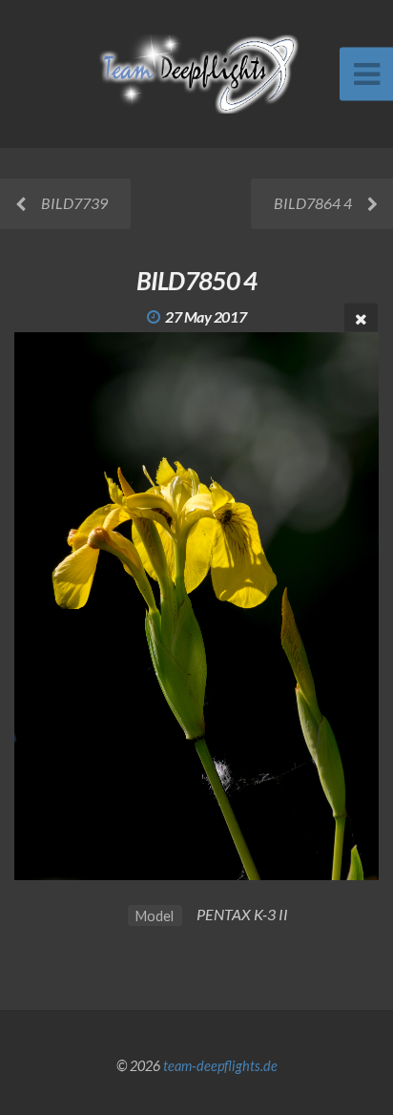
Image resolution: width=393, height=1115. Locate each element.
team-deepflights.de (220, 1066)
